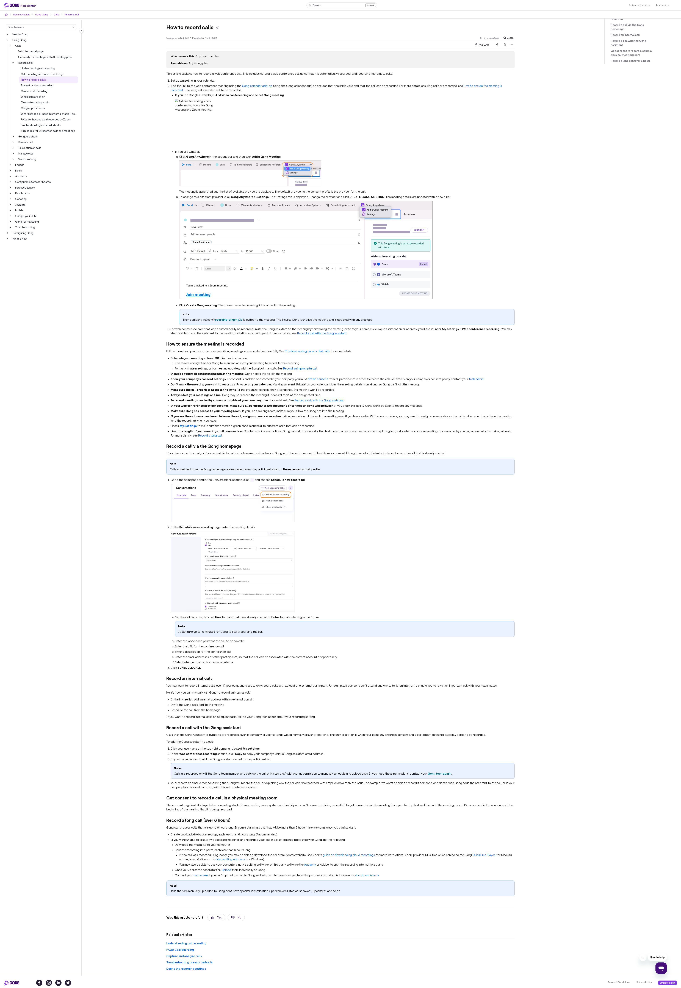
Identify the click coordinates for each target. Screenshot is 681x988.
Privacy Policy (644, 982)
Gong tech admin (439, 773)
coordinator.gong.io (228, 319)
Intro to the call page (30, 51)
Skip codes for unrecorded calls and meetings (48, 130)
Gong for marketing (27, 221)
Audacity (310, 864)
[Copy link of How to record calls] (217, 28)
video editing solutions (230, 859)
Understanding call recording (38, 68)
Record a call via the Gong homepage (627, 27)
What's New (19, 238)
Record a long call (210, 435)
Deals (18, 170)
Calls (56, 14)
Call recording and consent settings (42, 74)
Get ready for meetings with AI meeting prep (45, 57)
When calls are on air (33, 96)
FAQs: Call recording (180, 949)
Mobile (19, 210)
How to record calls (33, 79)
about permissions (367, 875)
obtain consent (318, 379)
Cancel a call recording (34, 91)
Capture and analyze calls (184, 956)
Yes (219, 917)
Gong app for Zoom (33, 108)
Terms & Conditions (619, 982)
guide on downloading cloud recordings (349, 855)
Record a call (72, 14)
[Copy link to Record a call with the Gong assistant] (247, 728)
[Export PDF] (505, 45)
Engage (19, 164)
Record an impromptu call (300, 368)
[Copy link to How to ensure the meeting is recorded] (250, 344)
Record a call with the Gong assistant (322, 333)
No (239, 917)
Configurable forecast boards (33, 181)
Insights (20, 204)
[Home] (20, 5)
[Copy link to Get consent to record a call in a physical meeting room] (283, 798)
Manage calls (26, 153)
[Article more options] (512, 45)
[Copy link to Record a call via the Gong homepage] (247, 446)
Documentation (21, 14)
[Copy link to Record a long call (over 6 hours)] (236, 821)
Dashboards (22, 193)
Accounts (21, 176)
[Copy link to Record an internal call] (217, 679)
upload (226, 869)
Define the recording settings (186, 968)
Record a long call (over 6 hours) (631, 60)
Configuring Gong (23, 232)
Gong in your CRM (26, 215)
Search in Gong (27, 159)
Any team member (208, 56)
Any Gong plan (198, 63)
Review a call (25, 142)
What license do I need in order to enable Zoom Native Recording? (49, 113)
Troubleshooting (25, 227)
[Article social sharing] (497, 45)
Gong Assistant (27, 136)
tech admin (476, 379)
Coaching (21, 198)
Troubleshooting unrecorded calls (41, 125)
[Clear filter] (73, 27)
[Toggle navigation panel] (81, 31)
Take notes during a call (34, 102)
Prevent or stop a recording (37, 85)
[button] (341, 5)
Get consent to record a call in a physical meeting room (631, 52)
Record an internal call (625, 34)
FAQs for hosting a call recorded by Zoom (45, 119)
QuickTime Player (483, 855)
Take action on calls (29, 147)
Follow (483, 44)
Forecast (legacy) (25, 187)
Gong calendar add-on (257, 85)
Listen (510, 37)
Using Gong (41, 14)
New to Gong (20, 34)
